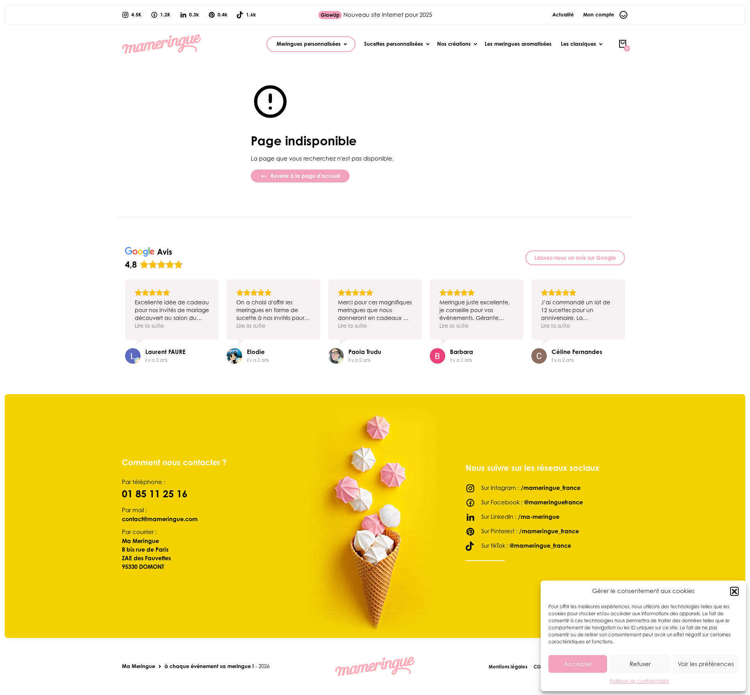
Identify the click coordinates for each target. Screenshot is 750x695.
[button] (734, 591)
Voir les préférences (706, 663)
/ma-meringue (538, 516)
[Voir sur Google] (133, 356)
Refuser (640, 663)
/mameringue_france (550, 487)
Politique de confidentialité (639, 681)
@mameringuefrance (553, 502)
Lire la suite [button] (149, 325)
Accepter (578, 663)
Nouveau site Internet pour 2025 (376, 14)
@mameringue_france (540, 545)
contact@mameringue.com (160, 518)
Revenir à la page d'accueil (304, 176)
